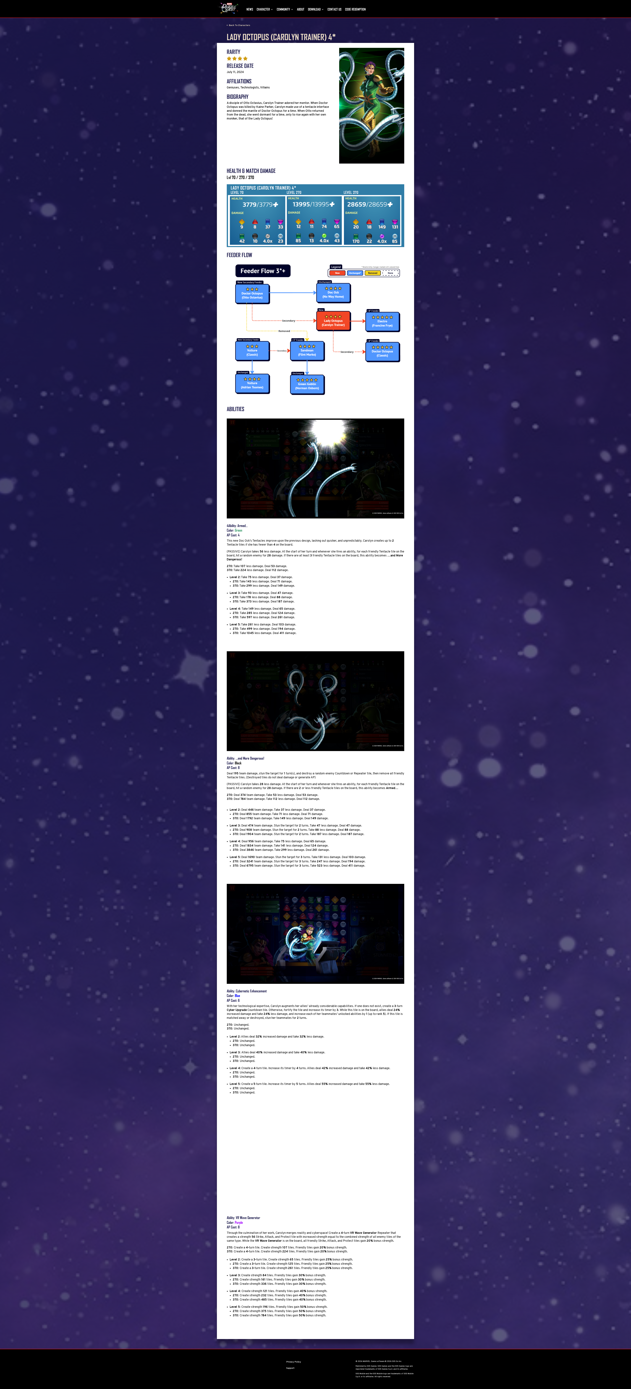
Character (263, 9)
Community (283, 9)
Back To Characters (239, 25)
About (300, 9)
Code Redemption (355, 9)
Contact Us (334, 9)
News (249, 9)
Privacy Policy (293, 1362)
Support (290, 1368)
